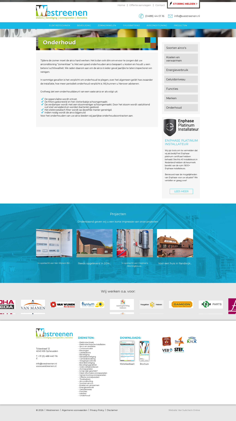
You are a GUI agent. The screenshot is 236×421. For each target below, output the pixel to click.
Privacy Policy (97, 410)
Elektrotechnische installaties (92, 344)
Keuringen (84, 350)
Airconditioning (157, 25)
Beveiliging (84, 25)
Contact (160, 5)
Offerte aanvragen (140, 5)
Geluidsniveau (85, 389)
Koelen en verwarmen (89, 385)
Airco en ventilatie (87, 346)
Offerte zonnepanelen (89, 377)
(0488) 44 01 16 (154, 16)
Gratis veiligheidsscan (88, 367)
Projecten (180, 25)
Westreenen (52, 410)
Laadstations (85, 352)
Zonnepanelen (107, 25)
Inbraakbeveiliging (87, 357)
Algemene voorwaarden (74, 410)
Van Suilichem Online (189, 410)
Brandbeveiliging (87, 363)
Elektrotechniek (59, 25)
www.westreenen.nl (46, 366)
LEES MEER (181, 191)
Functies (83, 391)
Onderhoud (84, 395)
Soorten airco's (86, 383)
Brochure (144, 364)
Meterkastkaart (127, 364)
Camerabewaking (87, 359)
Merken (82, 393)
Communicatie (86, 348)
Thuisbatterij (131, 25)
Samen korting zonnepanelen (92, 375)
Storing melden (184, 3)
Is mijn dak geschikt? (88, 371)
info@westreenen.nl (187, 16)
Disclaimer (112, 410)
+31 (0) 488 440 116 (47, 356)
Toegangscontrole (87, 361)
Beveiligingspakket (88, 365)
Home (121, 5)
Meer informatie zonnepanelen (93, 373)
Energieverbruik (86, 387)
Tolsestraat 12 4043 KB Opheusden (47, 349)
